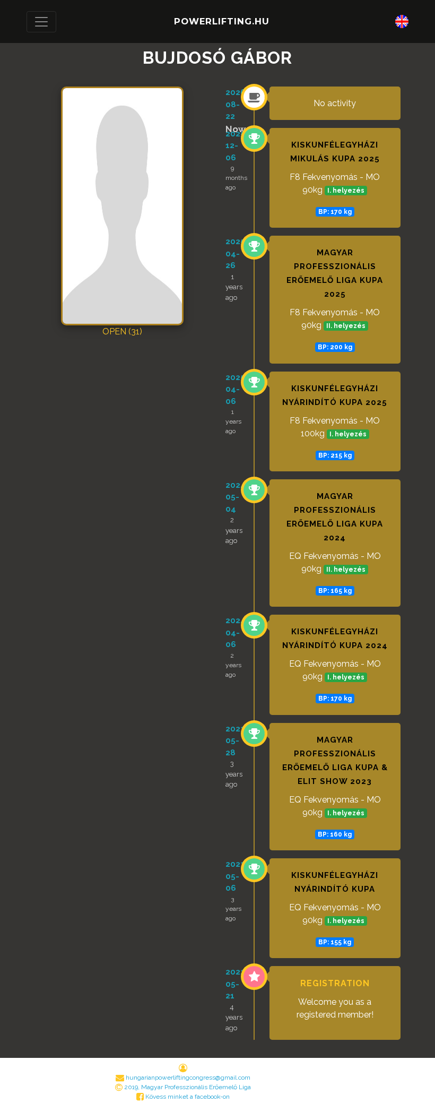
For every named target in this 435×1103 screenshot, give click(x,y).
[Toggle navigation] (41, 21)
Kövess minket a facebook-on (187, 1096)
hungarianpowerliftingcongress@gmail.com (188, 1077)
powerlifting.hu (221, 21)
